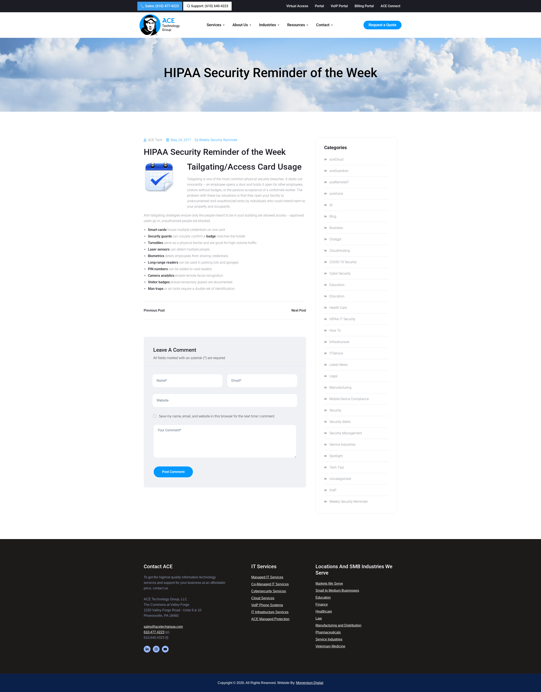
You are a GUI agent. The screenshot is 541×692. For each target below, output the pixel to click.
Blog (332, 216)
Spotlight (336, 456)
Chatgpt (335, 239)
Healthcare (324, 611)
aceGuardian (338, 171)
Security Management (345, 433)
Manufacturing (340, 388)
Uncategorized (340, 479)
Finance (322, 604)
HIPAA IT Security (342, 319)
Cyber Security (340, 273)
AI (330, 205)
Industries (267, 25)
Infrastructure (339, 342)
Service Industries (342, 445)
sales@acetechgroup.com (163, 626)
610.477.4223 (154, 632)
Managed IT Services (267, 577)
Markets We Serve (329, 583)
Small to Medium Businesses (337, 590)
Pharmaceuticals (328, 632)
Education (336, 285)
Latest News (338, 365)
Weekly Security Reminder (218, 140)
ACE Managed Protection (270, 619)
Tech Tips (336, 467)
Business (336, 228)
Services (214, 25)
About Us (240, 25)
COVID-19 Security (343, 262)
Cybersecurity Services (268, 591)
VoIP (332, 490)
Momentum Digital (309, 683)
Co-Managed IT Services (270, 584)
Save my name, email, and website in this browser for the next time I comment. (217, 416)
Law (319, 618)
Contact (322, 25)
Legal (333, 376)
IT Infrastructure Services (269, 612)
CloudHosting (339, 251)
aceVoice (336, 194)
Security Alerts (340, 422)
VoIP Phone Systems (267, 605)
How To (335, 330)
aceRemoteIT (339, 182)
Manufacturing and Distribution (338, 625)
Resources (296, 25)
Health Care (338, 308)
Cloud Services (262, 598)
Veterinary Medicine (330, 646)
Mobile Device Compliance (349, 399)
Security (335, 410)
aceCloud (336, 159)
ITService (336, 353)
